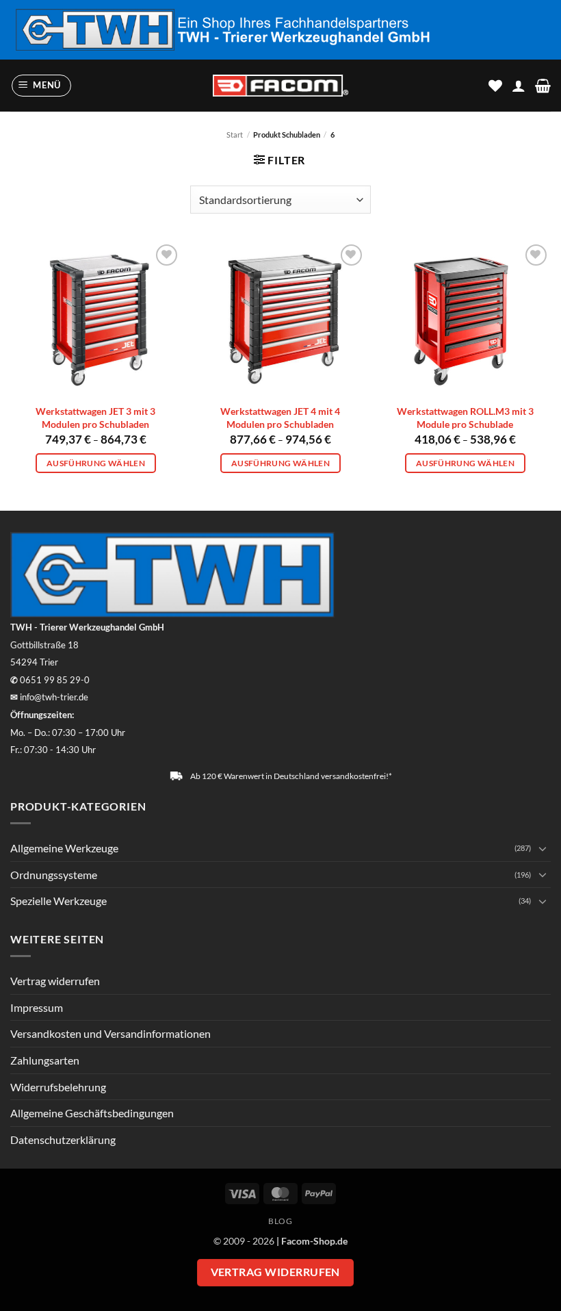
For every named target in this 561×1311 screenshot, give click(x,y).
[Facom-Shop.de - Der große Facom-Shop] (280, 86)
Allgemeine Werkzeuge (64, 847)
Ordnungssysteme (53, 874)
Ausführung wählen (96, 463)
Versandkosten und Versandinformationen (110, 1033)
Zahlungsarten (44, 1060)
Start (234, 134)
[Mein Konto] (518, 86)
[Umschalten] (542, 848)
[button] (42, 86)
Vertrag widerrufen (55, 980)
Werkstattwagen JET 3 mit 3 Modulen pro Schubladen (95, 417)
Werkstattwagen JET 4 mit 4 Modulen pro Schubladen (280, 417)
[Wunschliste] (495, 86)
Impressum (36, 1007)
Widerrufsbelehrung (58, 1086)
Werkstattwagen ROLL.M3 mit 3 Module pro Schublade (465, 417)
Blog (280, 1221)
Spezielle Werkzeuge (58, 900)
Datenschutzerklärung (63, 1139)
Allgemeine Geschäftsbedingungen (92, 1112)
